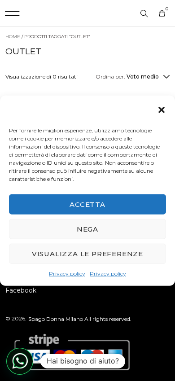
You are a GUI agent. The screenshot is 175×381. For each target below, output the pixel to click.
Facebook (20, 290)
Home (12, 36)
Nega (87, 228)
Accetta (87, 204)
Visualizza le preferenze (87, 253)
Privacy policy (67, 273)
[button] (161, 109)
